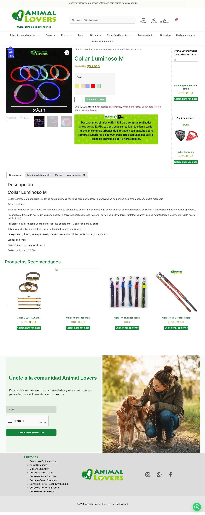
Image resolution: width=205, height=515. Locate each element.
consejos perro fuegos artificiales (48, 484)
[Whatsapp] (159, 474)
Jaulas (81, 35)
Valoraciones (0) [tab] (76, 175)
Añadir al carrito (95, 99)
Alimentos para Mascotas (23, 35)
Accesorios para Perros (92, 49)
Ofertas (94, 35)
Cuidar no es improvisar (43, 461)
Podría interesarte (186, 118)
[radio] (77, 86)
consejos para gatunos (42, 476)
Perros (64, 35)
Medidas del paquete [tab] (38, 175)
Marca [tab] (58, 175)
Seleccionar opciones (185, 99)
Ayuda (154, 22)
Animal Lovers (89, 110)
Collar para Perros (151, 106)
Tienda (143, 22)
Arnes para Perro (113, 49)
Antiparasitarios (146, 35)
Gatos (49, 35)
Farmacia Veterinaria (102, 41)
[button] (6, 305)
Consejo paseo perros (42, 491)
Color (79, 77)
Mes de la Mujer (39, 468)
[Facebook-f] (171, 474)
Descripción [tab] (15, 175)
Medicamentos (184, 35)
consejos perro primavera (44, 487)
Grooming (165, 35)
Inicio (76, 49)
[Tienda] (143, 19)
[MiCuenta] (164, 19)
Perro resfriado (38, 465)
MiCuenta (164, 22)
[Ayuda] (153, 19)
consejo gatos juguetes (43, 480)
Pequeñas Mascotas (117, 35)
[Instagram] (147, 474)
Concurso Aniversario (41, 472)
